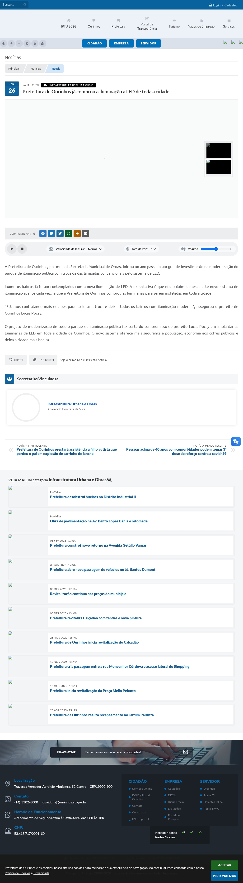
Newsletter (66, 752)
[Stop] (22, 249)
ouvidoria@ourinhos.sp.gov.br (64, 802)
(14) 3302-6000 (26, 802)
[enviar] (185, 752)
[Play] (12, 249)
